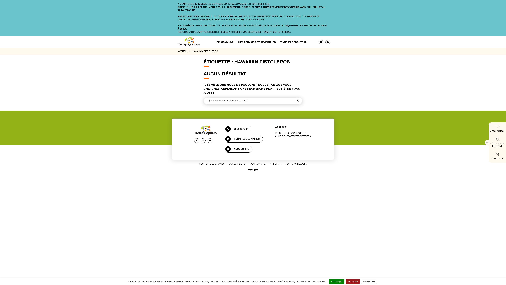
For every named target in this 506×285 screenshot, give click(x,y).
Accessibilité (237, 164)
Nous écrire (241, 149)
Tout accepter (336, 281)
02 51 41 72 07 (241, 129)
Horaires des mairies (247, 139)
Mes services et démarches (257, 42)
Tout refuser (353, 281)
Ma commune (225, 42)
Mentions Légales (295, 164)
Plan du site (257, 164)
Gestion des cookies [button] (212, 164)
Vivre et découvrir (293, 42)
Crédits (275, 164)
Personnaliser (369, 281)
